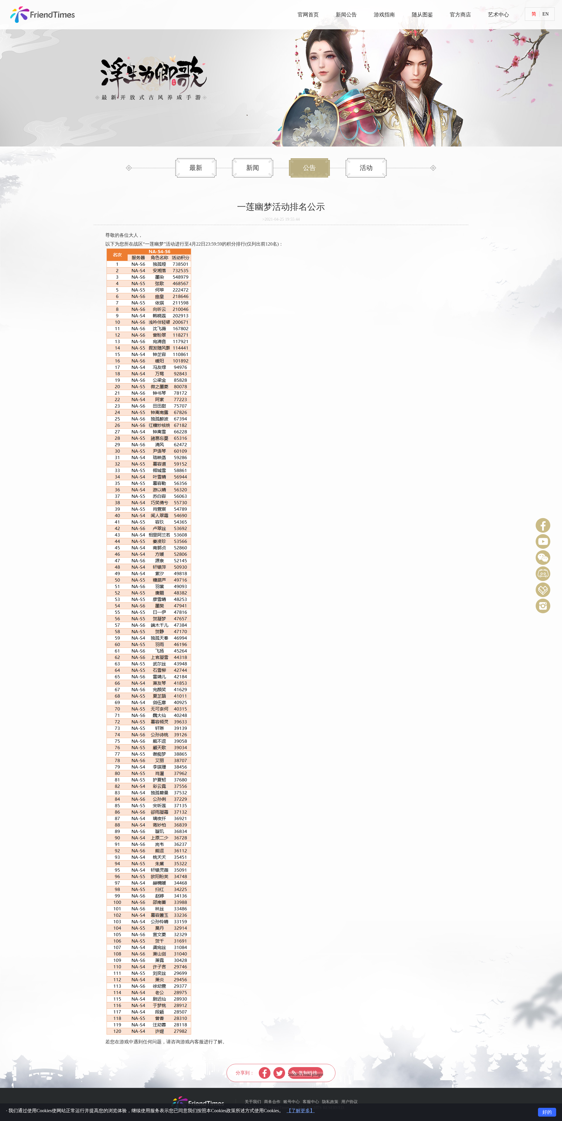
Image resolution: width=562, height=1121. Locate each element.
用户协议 (349, 1102)
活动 (366, 167)
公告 (309, 167)
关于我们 (253, 1102)
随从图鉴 (422, 15)
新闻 (252, 167)
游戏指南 (384, 15)
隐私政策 (330, 1102)
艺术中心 (498, 15)
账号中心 (291, 1102)
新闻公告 (346, 15)
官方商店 (460, 15)
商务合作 (272, 1102)
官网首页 (308, 15)
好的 (547, 1112)
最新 (195, 167)
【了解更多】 (301, 1110)
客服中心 (311, 1102)
